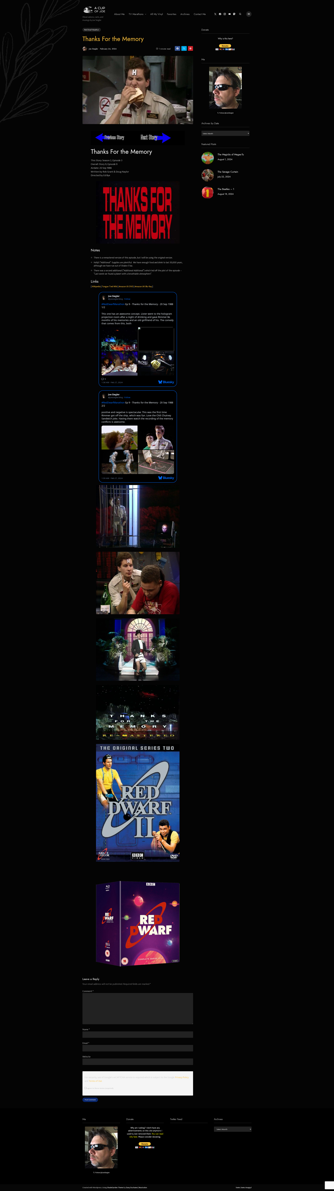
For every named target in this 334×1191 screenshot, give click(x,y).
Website (86, 1057)
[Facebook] (220, 14)
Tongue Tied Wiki (109, 286)
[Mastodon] (234, 14)
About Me (119, 14)
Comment (88, 991)
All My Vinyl (156, 14)
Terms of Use (95, 1081)
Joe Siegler (93, 48)
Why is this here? (225, 38)
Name (86, 1029)
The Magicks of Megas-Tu (231, 154)
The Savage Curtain (228, 172)
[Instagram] (225, 14)
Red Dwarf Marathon (91, 30)
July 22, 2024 (224, 176)
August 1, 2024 (225, 159)
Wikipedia (96, 286)
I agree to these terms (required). (100, 1088)
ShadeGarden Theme (115, 1187)
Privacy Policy (182, 1077)
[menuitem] (119, 14)
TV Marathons (136, 14)
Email (85, 1043)
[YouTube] (229, 14)
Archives (185, 14)
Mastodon (143, 1187)
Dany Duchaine (132, 1187)
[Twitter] (215, 14)
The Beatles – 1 (226, 189)
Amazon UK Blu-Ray (143, 286)
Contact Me (200, 14)
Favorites (171, 14)
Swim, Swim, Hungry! (244, 1187)
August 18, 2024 (226, 194)
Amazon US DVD (126, 286)
